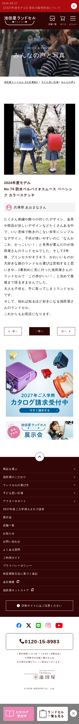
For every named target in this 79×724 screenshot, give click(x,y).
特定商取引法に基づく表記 (20, 573)
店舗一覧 (9, 525)
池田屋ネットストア (16, 590)
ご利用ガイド (11, 557)
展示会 (7, 517)
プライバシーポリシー (17, 565)
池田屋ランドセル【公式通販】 (21, 82)
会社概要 (9, 581)
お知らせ (9, 533)
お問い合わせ (11, 541)
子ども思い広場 (50, 82)
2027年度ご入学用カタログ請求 (23, 509)
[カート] (62, 19)
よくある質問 (11, 549)
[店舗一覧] (52, 19)
